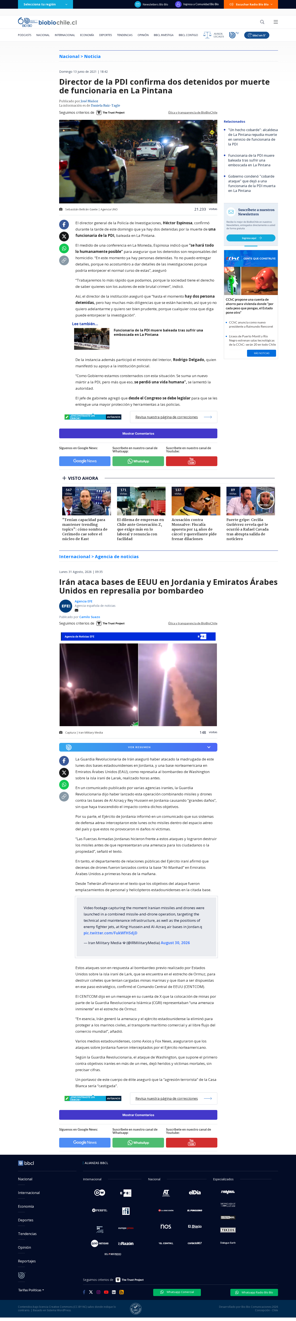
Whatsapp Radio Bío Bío (257, 1292)
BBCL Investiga (164, 35)
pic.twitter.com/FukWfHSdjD (110, 932)
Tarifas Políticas (29, 1290)
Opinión (143, 35)
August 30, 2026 (175, 942)
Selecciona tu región (40, 4)
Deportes (105, 35)
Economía (87, 35)
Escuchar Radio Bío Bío (252, 4)
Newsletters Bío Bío (155, 4)
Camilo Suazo (89, 617)
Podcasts (24, 35)
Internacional (65, 35)
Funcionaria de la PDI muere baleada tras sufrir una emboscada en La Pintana (158, 332)
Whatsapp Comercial (180, 1292)
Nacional (43, 35)
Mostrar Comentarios (138, 433)
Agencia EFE (84, 601)
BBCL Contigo (188, 35)
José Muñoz (89, 101)
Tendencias (124, 35)
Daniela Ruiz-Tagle (105, 105)
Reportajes (27, 1261)
